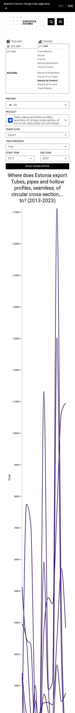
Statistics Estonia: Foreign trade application (27, 4)
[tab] (22, 41)
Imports (41, 59)
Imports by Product (47, 84)
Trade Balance (45, 51)
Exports (41, 55)
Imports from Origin (48, 76)
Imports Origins (45, 67)
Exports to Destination (48, 73)
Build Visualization (37, 166)
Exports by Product (48, 80)
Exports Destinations (48, 63)
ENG (70, 6)
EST (61, 6)
